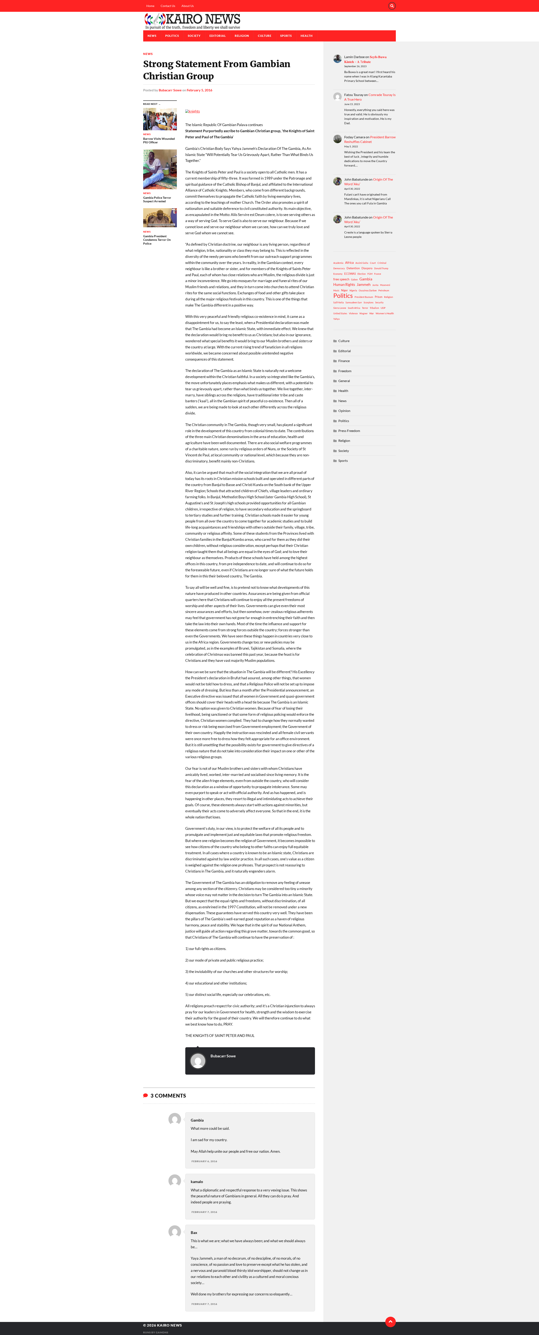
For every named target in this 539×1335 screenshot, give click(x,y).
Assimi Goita (361, 262)
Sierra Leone (339, 307)
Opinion (344, 411)
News (152, 35)
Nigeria (353, 290)
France (377, 273)
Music (336, 290)
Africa (349, 262)
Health (307, 35)
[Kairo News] (269, 21)
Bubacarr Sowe (170, 90)
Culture (264, 35)
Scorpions (369, 302)
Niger (344, 290)
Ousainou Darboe (368, 290)
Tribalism (374, 307)
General (344, 381)
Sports (286, 35)
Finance (344, 361)
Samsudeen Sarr (354, 302)
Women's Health (385, 313)
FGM (369, 273)
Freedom (344, 371)
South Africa (354, 307)
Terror (365, 307)
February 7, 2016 (204, 1212)
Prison (378, 296)
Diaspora (367, 268)
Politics (172, 35)
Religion (242, 35)
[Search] (392, 6)
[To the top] (390, 1322)
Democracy (339, 268)
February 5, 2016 (199, 90)
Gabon (354, 279)
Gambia (365, 279)
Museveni (385, 285)
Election (362, 273)
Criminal (382, 262)
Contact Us (168, 6)
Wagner (363, 313)
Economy (338, 273)
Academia (338, 262)
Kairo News (169, 1325)
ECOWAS (350, 273)
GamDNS (162, 1332)
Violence (353, 313)
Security (379, 302)
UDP (383, 307)
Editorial (217, 35)
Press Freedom (349, 431)
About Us (187, 6)
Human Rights (344, 284)
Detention (353, 268)
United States (340, 313)
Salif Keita (338, 302)
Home (150, 6)
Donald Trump (381, 268)
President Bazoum (364, 297)
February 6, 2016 (204, 1161)
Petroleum (383, 290)
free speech (341, 279)
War (371, 313)
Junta (375, 284)
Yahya (336, 318)
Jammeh (364, 284)
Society (194, 35)
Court (373, 262)
